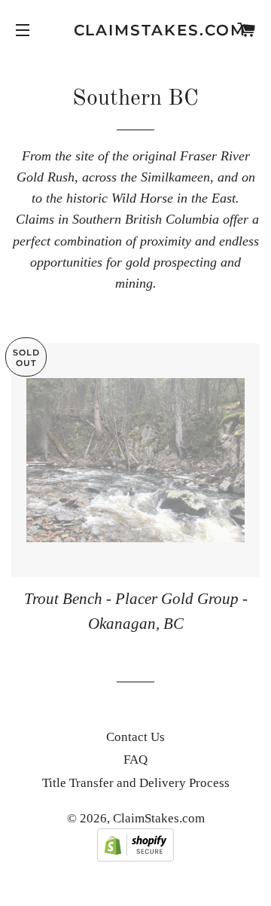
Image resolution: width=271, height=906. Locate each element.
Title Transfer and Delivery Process (136, 783)
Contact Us (135, 737)
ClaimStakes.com (136, 30)
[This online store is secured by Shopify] (135, 857)
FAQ (135, 759)
